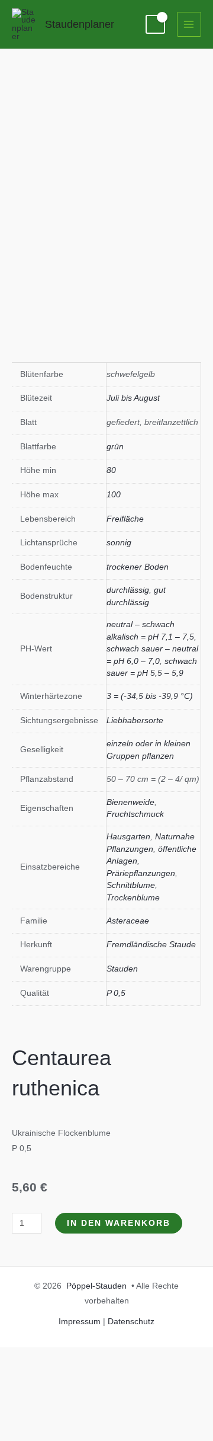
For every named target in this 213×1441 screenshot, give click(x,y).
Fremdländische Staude (151, 944)
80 (111, 470)
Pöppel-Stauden (96, 1286)
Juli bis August (133, 398)
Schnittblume (130, 885)
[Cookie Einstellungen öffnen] (89, 1433)
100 (113, 494)
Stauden (122, 968)
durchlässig (127, 590)
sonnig (118, 542)
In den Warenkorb (118, 1223)
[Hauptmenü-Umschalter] (189, 24)
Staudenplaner (79, 24)
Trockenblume (133, 897)
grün (115, 446)
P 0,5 (115, 993)
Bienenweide (130, 802)
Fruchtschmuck (135, 814)
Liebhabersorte (134, 720)
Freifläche (125, 519)
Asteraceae (127, 920)
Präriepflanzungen (140, 873)
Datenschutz (131, 1321)
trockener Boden (137, 567)
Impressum (80, 1321)
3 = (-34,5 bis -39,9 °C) (149, 696)
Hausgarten (128, 836)
